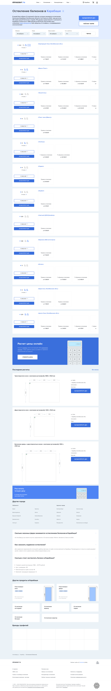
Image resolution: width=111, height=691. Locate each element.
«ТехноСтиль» (42, 93)
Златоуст (14, 522)
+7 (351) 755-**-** (24, 53)
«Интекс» (41, 264)
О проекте (15, 669)
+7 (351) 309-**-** (24, 151)
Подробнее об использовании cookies (35, 687)
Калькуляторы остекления (48, 674)
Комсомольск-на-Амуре (82, 522)
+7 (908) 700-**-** (24, 126)
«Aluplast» (41, 191)
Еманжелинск (15, 519)
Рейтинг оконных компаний (48, 677)
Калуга (78, 512)
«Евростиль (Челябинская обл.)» (48, 289)
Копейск (37, 519)
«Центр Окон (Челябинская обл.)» (48, 313)
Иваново (59, 512)
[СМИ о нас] (97, 688)
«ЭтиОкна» (41, 142)
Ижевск (58, 515)
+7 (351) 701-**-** (24, 102)
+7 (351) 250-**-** (24, 298)
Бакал (13, 509)
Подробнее (65, 687)
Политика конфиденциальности (78, 677)
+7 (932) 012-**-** (24, 248)
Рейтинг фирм (88, 23)
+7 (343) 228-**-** (24, 176)
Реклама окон (45, 669)
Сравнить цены (27, 357)
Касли (36, 512)
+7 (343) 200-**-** (24, 200)
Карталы (37, 509)
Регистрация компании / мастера (20, 677)
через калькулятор (25, 23)
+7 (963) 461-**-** (24, 224)
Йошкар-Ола (60, 522)
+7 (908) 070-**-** (24, 78)
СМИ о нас (15, 671)
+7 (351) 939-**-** (24, 273)
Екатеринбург (60, 509)
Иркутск (59, 519)
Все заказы (95, 369)
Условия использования (77, 674)
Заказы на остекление (47, 671)
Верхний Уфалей (16, 515)
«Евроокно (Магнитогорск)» (46, 240)
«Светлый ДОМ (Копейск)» (46, 215)
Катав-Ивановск (39, 515)
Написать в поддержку (76, 671)
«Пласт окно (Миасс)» (45, 117)
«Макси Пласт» (42, 68)
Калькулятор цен (88, 18)
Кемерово (78, 515)
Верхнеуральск (16, 512)
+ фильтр (88, 33)
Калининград (79, 509)
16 (26, 194)
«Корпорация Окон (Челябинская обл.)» (50, 44)
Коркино (37, 522)
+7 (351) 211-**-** (24, 322)
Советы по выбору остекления (20, 674)
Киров (77, 519)
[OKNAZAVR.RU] (18, 2)
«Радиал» (41, 166)
